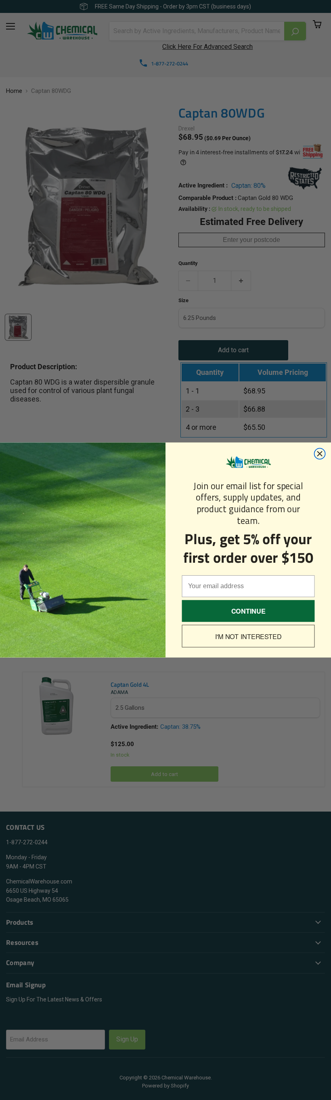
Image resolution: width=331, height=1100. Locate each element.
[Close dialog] (319, 453)
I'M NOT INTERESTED (248, 636)
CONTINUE (248, 611)
